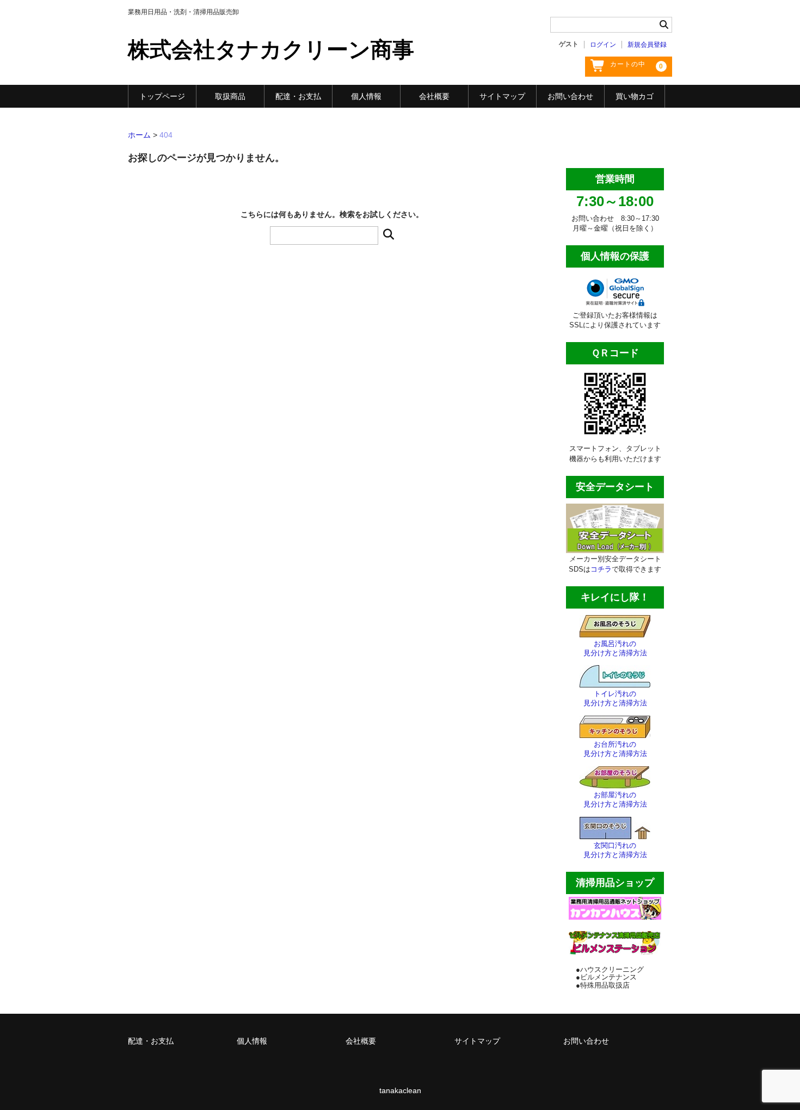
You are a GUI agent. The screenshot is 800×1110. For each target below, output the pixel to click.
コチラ (601, 569)
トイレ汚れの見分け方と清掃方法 (615, 698)
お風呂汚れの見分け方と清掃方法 (615, 648)
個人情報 (366, 96)
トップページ (162, 96)
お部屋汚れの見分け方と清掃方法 (615, 799)
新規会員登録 (647, 44)
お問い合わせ (570, 96)
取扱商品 (230, 96)
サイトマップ (502, 96)
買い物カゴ (635, 96)
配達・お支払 (298, 96)
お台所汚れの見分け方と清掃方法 (615, 749)
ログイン (603, 44)
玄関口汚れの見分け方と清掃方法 (615, 850)
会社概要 (434, 96)
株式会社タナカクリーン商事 (271, 49)
